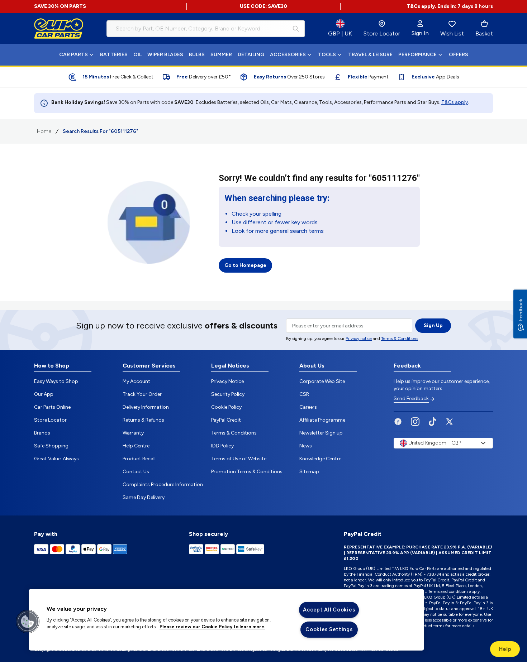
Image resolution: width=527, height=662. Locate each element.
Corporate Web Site (322, 381)
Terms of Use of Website (238, 459)
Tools (327, 55)
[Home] (59, 28)
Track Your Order (142, 394)
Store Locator (50, 420)
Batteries (114, 55)
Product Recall (139, 459)
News (305, 446)
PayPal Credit (226, 420)
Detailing (251, 55)
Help (505, 649)
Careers (308, 407)
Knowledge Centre (320, 459)
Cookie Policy (226, 407)
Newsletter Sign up (321, 433)
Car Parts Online (52, 407)
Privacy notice (359, 338)
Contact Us (136, 472)
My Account (136, 381)
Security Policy (227, 394)
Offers (458, 55)
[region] (226, 620)
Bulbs (197, 55)
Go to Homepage (245, 265)
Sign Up (433, 325)
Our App (43, 394)
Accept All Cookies (329, 609)
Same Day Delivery (144, 497)
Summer (221, 55)
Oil (137, 55)
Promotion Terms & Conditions (247, 472)
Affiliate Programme (322, 420)
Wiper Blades (165, 55)
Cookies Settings (329, 629)
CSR (304, 394)
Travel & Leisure (370, 55)
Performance (417, 55)
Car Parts (73, 55)
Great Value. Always (56, 459)
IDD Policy (222, 446)
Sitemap (309, 472)
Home (44, 131)
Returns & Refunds (143, 420)
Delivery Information (146, 407)
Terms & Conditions (399, 338)
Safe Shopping (51, 446)
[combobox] (205, 28)
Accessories (288, 55)
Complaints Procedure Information (163, 484)
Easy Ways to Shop (56, 381)
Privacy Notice (227, 381)
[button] (27, 621)
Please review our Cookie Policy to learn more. (212, 627)
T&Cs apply (454, 102)
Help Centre (136, 446)
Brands (42, 433)
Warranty (133, 433)
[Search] (295, 28)
